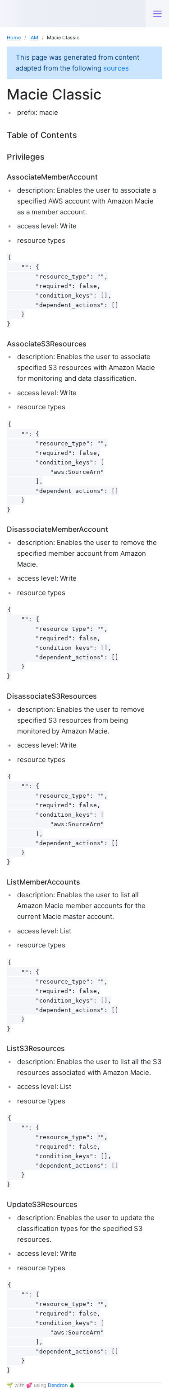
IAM (33, 37)
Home (14, 37)
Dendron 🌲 (61, 1385)
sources (116, 68)
